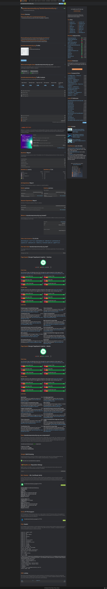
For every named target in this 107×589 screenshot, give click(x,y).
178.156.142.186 (71, 111)
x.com (71, 25)
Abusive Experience (29, 200)
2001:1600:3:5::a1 (71, 118)
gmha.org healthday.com (73, 79)
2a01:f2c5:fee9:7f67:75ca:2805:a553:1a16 (76, 113)
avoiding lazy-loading (37, 342)
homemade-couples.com (47, 242)
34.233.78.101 (70, 103)
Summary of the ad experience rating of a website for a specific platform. (35, 185)
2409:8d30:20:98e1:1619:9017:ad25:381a (76, 120)
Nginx (24, 73)
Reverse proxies (34, 71)
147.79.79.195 (70, 114)
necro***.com (32, 240)
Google (27, 454)
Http (24, 524)
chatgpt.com (72, 29)
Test (64, 520)
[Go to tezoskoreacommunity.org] (56, 8)
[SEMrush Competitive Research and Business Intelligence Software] (26, 127)
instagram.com (82, 23)
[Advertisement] (43, 28)
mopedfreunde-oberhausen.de (74, 45)
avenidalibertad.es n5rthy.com (74, 75)
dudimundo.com (48, 240)
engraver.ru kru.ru (72, 95)
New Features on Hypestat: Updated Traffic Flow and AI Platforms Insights (78, 136)
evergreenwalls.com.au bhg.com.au (75, 84)
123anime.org (39, 242)
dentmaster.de (71, 56)
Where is (33, 215)
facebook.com (73, 23)
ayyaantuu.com (24, 242)
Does (35, 435)
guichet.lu (70, 54)
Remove (71, 154)
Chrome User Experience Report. (27, 273)
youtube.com (81, 22)
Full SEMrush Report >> (61, 147)
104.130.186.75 (71, 117)
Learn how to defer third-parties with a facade (30, 331)
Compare (61, 3)
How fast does (34, 246)
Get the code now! (77, 164)
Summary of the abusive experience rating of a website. (31, 202)
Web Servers (24, 71)
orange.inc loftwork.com (73, 86)
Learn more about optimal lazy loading (58, 337)
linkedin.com (81, 28)
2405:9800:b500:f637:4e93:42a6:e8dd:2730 (77, 100)
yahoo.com (81, 29)
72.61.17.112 (70, 110)
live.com (80, 31)
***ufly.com (70, 40)
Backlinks (26, 152)
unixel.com (70, 53)
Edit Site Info (23, 60)
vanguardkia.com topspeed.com (75, 92)
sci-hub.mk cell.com (72, 91)
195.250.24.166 (71, 106)
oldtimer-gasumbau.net (72, 39)
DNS (24, 573)
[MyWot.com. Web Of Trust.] (22, 464)
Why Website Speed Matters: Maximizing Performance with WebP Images (78, 130)
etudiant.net (70, 47)
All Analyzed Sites (47, 587)
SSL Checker (31, 475)
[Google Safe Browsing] (21, 461)
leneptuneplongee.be (72, 38)
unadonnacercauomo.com (73, 50)
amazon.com (81, 25)
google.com (72, 22)
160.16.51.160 (70, 102)
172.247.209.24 (71, 109)
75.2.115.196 (46, 39)
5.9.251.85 (70, 116)
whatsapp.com (82, 32)
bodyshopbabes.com (40, 240)
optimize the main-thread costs (31, 336)
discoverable (30, 342)
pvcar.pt (69, 46)
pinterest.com (72, 32)
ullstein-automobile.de (72, 42)
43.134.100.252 (71, 104)
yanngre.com (70, 49)
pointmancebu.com (56, 240)
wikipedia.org (72, 31)
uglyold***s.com (56, 242)
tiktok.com (72, 26)
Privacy (55, 587)
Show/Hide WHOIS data (74, 152)
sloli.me (69, 57)
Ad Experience (27, 183)
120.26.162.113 (70, 107)
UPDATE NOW (77, 11)
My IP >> (84, 122)
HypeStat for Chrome (77, 69)
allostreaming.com (24, 240)
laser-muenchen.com (72, 43)
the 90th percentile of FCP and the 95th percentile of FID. (52, 273)
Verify (27, 512)
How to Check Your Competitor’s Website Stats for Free (79, 141)
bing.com (71, 28)
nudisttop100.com (31, 242)
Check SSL (63, 485)
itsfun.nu (69, 52)
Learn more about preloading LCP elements (29, 311)
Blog (52, 587)
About (58, 587)
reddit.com (81, 26)
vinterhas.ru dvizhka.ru (73, 93)
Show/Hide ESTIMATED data (75, 148)
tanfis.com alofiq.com (73, 81)
